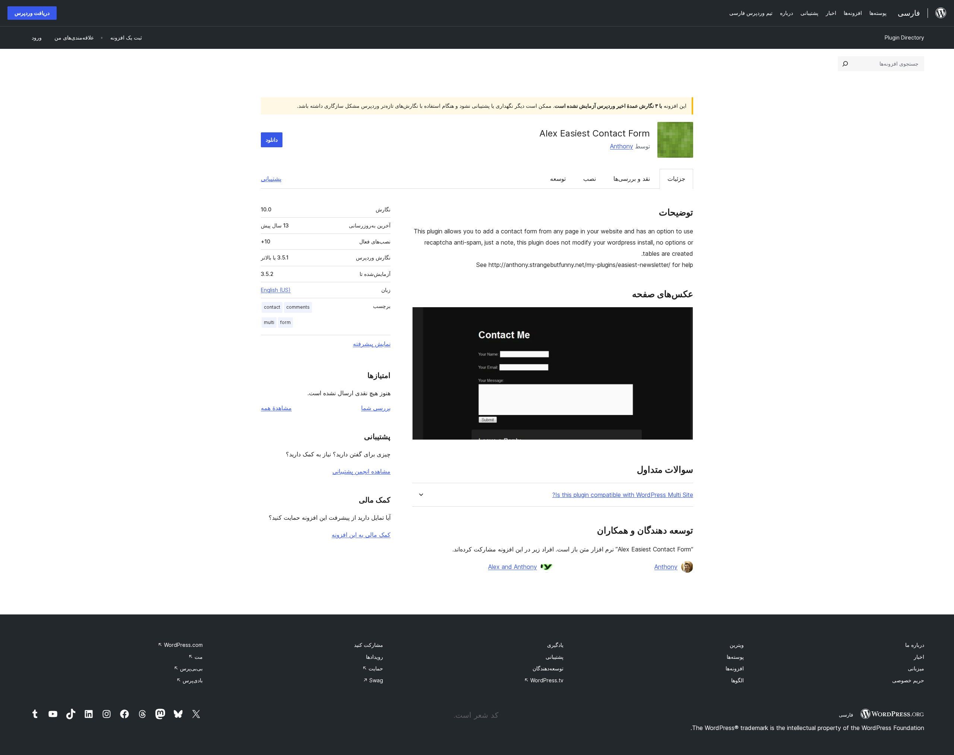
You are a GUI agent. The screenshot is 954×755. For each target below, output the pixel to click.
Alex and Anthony (512, 566)
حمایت (372, 668)
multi (269, 322)
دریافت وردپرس (32, 13)
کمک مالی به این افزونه (361, 534)
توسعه (558, 178)
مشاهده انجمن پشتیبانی (361, 471)
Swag (373, 680)
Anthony (621, 146)
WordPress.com (180, 645)
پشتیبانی (271, 178)
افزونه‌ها (735, 668)
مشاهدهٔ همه (276, 408)
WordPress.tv (543, 680)
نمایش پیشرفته (372, 343)
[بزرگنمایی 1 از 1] (683, 317)
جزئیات (676, 178)
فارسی (846, 715)
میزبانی (916, 668)
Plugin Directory (904, 37)
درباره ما (914, 645)
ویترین (737, 645)
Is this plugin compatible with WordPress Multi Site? (622, 494)
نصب (589, 178)
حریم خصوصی (908, 680)
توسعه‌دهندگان (548, 668)
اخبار (919, 657)
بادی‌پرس (189, 680)
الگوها (737, 680)
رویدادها (374, 657)
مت (195, 657)
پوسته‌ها (735, 657)
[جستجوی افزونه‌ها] (845, 63)
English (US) (276, 290)
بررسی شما (376, 408)
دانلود (272, 139)
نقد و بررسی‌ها (631, 178)
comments (298, 307)
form (285, 322)
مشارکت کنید (368, 645)
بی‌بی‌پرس (188, 668)
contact (272, 307)
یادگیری (555, 645)
